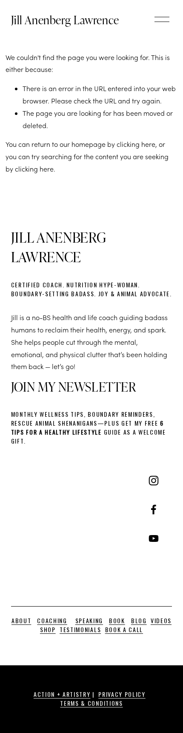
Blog (139, 620)
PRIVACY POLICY (122, 694)
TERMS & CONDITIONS (91, 703)
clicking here (136, 144)
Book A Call (124, 629)
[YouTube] (154, 538)
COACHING (52, 620)
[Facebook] (154, 509)
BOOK (117, 620)
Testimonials (80, 629)
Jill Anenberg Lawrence (65, 19)
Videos (161, 620)
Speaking (89, 620)
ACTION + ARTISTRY (62, 694)
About (21, 620)
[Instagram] (154, 480)
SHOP (48, 629)
